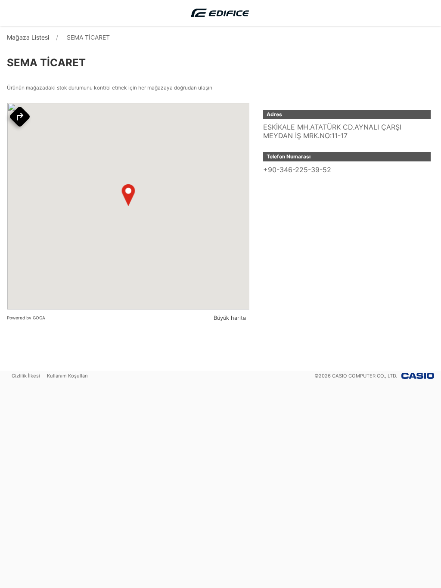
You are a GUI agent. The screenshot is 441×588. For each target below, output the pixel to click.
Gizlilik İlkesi (26, 376)
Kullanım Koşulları (67, 376)
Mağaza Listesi (28, 37)
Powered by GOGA (26, 317)
